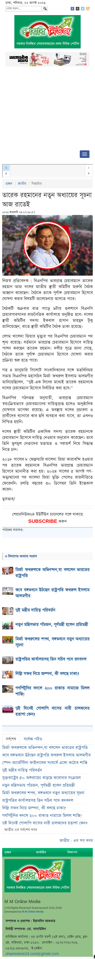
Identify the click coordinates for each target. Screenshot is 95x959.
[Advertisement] (47, 109)
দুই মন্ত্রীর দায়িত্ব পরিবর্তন (22, 770)
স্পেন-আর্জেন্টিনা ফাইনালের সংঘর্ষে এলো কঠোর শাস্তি (44, 763)
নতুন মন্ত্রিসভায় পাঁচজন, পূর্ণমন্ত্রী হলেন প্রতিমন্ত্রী (38, 785)
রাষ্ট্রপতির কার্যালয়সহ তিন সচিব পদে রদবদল (37, 801)
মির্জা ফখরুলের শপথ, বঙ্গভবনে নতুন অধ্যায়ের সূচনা (43, 793)
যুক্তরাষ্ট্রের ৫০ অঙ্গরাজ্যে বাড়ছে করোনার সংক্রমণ (41, 778)
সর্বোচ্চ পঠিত (33, 739)
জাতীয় (22, 183)
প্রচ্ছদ (9, 183)
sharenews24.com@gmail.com (32, 953)
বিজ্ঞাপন (72, 852)
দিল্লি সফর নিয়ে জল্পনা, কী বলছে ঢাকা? (34, 808)
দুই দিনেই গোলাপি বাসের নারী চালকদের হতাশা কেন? (44, 823)
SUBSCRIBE (43, 521)
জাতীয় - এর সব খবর (76, 840)
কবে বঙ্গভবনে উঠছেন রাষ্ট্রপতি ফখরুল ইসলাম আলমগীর (46, 755)
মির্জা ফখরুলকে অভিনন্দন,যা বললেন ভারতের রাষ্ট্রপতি (45, 748)
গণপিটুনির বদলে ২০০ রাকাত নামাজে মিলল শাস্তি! (42, 816)
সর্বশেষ (11, 739)
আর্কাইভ (41, 852)
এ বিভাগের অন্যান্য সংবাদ (21, 556)
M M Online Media (33, 911)
